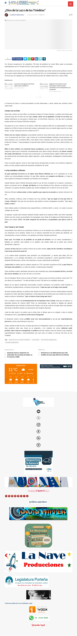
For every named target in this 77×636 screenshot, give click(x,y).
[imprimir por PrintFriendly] (40, 58)
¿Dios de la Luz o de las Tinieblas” (19, 339)
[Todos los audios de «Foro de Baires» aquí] (38, 609)
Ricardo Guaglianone (12, 342)
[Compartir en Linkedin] (36, 58)
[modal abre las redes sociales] (44, 58)
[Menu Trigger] (70, 4)
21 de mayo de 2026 (19, 87)
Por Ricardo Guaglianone (48, 339)
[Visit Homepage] (23, 3)
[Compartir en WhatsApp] (29, 58)
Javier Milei (35, 339)
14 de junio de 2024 (32, 15)
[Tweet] (25, 58)
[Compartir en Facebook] (17, 58)
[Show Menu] (5, 3)
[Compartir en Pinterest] (32, 58)
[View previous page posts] (36, 97)
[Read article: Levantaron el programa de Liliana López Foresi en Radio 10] (9, 86)
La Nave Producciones (17, 15)
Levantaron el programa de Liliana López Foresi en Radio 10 (24, 85)
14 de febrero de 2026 (55, 91)
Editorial (41, 15)
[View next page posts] (40, 97)
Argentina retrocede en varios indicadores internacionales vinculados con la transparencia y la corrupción (60, 86)
